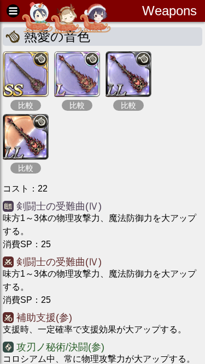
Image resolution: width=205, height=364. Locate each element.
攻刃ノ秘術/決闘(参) (60, 347)
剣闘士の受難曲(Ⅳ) (59, 206)
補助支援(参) (44, 317)
